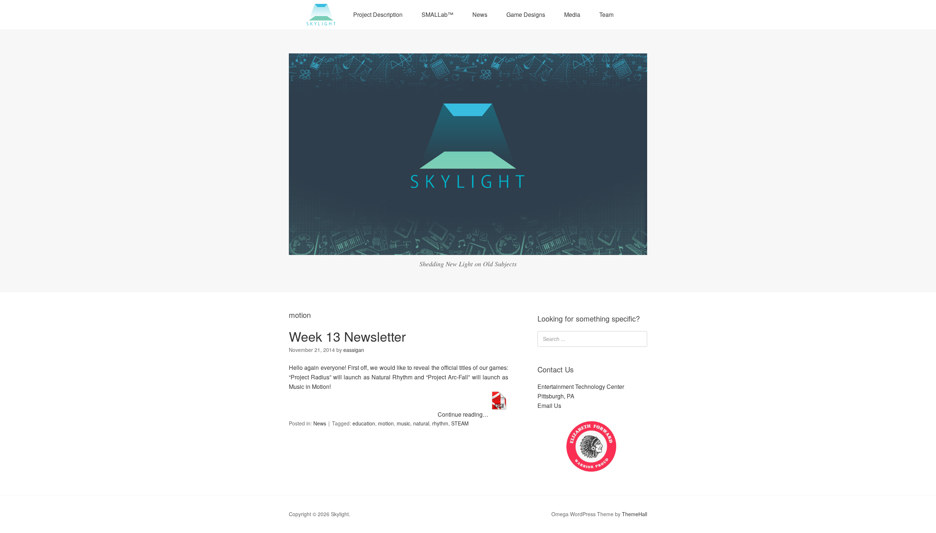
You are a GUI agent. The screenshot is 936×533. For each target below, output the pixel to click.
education (363, 423)
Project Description (378, 14)
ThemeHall (634, 514)
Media (572, 14)
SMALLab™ (437, 14)
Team (606, 14)
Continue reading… (464, 414)
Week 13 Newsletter (347, 336)
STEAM (460, 423)
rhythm (440, 423)
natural (421, 423)
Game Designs (525, 14)
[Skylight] (468, 248)
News (479, 14)
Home (321, 14)
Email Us (549, 405)
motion (386, 423)
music (403, 423)
